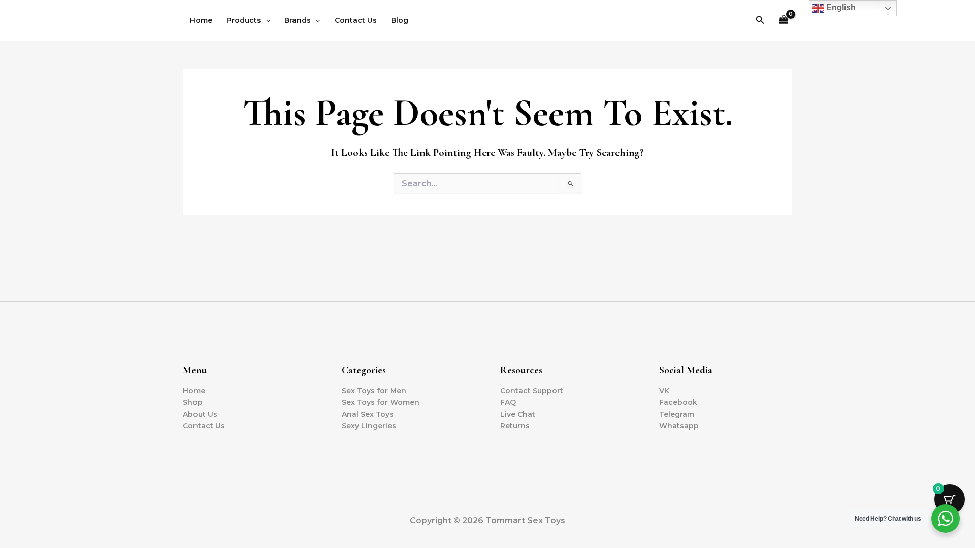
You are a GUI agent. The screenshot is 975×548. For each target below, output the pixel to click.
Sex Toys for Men (374, 390)
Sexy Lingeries (369, 425)
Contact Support (531, 390)
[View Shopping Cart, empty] (783, 20)
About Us (200, 414)
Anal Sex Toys (368, 414)
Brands (297, 20)
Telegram (676, 414)
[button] (265, 20)
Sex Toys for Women (380, 402)
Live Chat (517, 414)
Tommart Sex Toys (487, 20)
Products (243, 20)
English (840, 7)
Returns (515, 425)
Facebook (678, 402)
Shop (193, 402)
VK (664, 390)
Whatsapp (679, 425)
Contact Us (356, 20)
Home (201, 20)
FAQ (508, 402)
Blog (399, 20)
